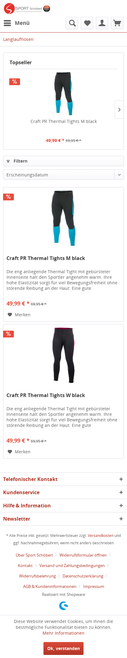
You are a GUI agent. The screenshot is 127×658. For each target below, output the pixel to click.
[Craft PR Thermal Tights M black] (63, 93)
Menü (22, 22)
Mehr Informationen (63, 633)
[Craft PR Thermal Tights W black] (63, 355)
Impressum (93, 586)
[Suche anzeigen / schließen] (72, 23)
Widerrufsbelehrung (37, 576)
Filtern (19, 161)
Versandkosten (100, 535)
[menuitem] (16, 23)
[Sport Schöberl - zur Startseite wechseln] (27, 8)
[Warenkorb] (117, 23)
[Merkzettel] (87, 23)
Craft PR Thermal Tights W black (45, 395)
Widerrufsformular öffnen (83, 555)
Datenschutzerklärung (83, 576)
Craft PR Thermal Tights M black (64, 121)
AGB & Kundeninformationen (49, 586)
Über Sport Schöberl (34, 555)
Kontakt (25, 565)
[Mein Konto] (102, 23)
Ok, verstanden (63, 648)
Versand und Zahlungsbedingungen (72, 565)
